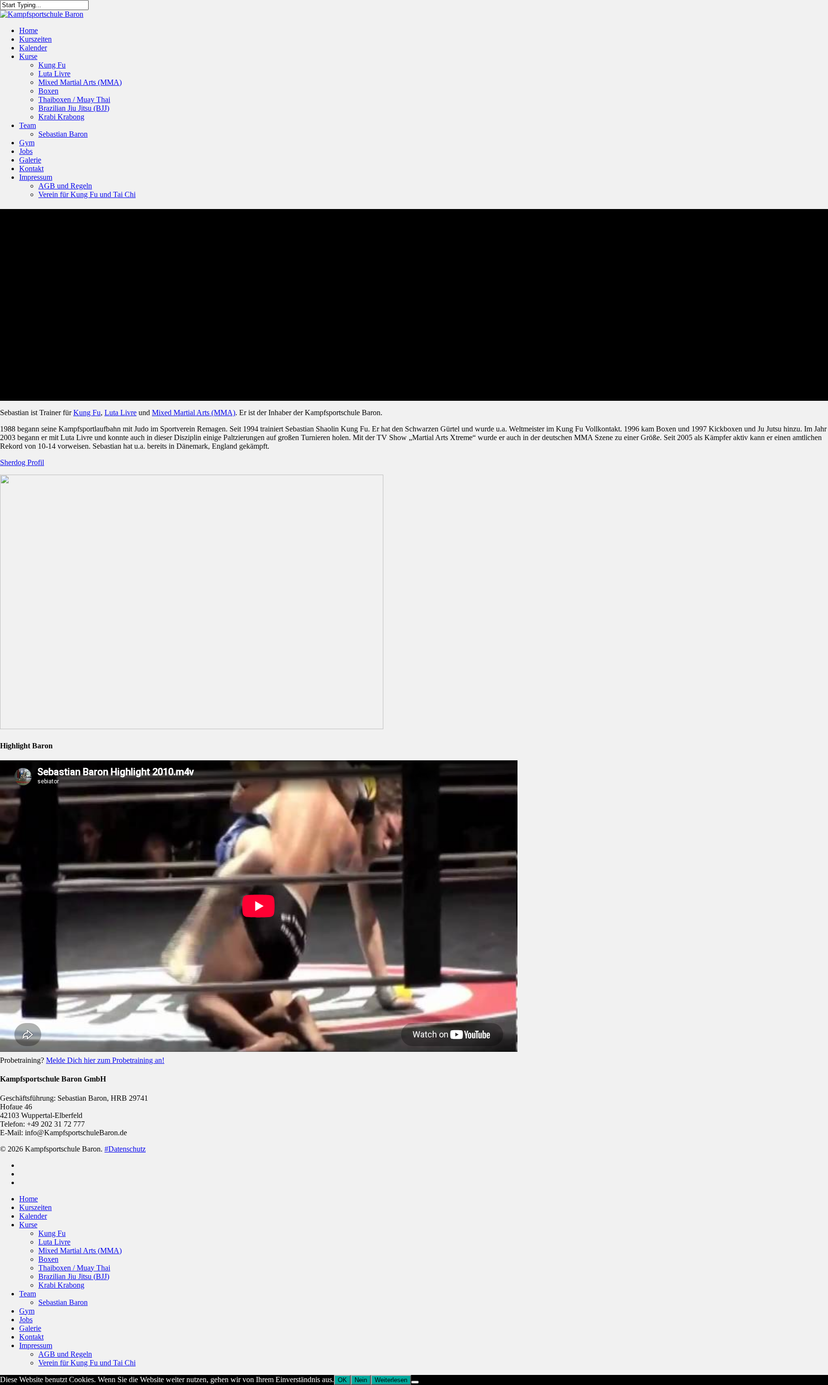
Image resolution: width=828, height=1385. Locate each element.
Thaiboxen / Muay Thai (74, 99)
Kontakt (31, 168)
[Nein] (415, 1382)
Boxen (48, 91)
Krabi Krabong (61, 117)
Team (27, 125)
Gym (26, 143)
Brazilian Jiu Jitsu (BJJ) (73, 108)
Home (28, 30)
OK (342, 1380)
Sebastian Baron (63, 134)
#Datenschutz (125, 1149)
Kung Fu (52, 65)
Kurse (28, 56)
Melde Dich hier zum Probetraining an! (105, 1060)
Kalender (33, 48)
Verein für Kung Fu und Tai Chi (87, 194)
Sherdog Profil (22, 462)
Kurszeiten (35, 39)
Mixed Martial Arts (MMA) (80, 82)
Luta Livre (54, 74)
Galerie (30, 160)
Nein (361, 1380)
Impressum (35, 177)
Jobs (26, 151)
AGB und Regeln (65, 186)
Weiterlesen (391, 1380)
